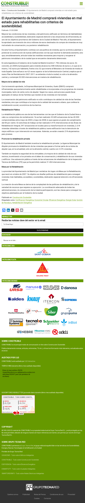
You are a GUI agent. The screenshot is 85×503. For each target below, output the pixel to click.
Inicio (4, 10)
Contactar (47, 498)
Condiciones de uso (56, 494)
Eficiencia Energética (57, 200)
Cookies (37, 498)
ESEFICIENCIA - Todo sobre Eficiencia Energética (18, 464)
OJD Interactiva (30, 361)
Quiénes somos (12, 494)
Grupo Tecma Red (27, 445)
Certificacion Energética (24, 200)
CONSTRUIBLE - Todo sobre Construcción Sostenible (20, 460)
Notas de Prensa (40, 494)
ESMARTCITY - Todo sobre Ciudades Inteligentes (18, 469)
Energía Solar (71, 200)
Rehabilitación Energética (22, 203)
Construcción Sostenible (16, 10)
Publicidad (26, 494)
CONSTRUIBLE (15, 4)
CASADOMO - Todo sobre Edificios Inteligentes (18, 455)
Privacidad (71, 494)
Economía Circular (41, 200)
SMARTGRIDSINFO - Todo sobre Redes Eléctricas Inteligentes (23, 473)
